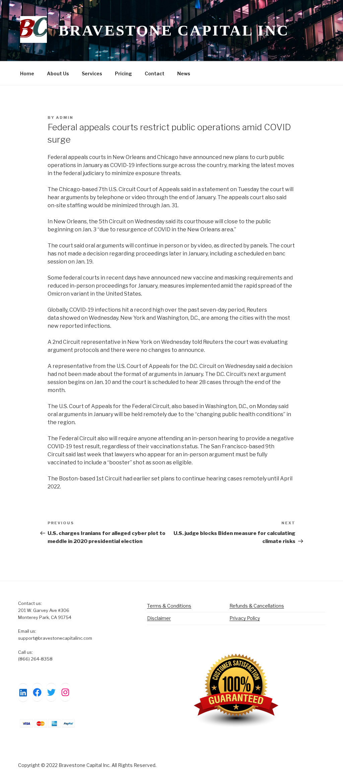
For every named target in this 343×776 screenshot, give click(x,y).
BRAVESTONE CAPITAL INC (174, 30)
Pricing (123, 73)
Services (92, 73)
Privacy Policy (244, 618)
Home (27, 73)
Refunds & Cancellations (256, 606)
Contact (154, 73)
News (183, 73)
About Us (58, 73)
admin (64, 117)
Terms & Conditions (169, 606)
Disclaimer (159, 618)
